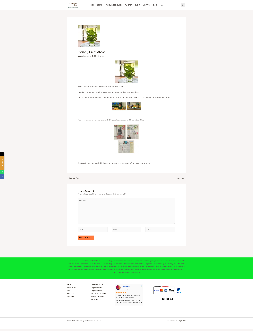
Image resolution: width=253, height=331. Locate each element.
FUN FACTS (128, 5)
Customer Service (97, 285)
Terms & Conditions (97, 296)
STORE (99, 5)
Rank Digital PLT (180, 321)
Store (69, 285)
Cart (68, 290)
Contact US (71, 296)
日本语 (155, 5)
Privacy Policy (96, 299)
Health (94, 56)
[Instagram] (167, 298)
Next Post (181, 178)
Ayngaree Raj (126, 286)
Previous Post (73, 178)
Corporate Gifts (96, 288)
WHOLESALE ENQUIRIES (114, 5)
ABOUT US (146, 5)
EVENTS (138, 5)
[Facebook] (163, 298)
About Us (70, 293)
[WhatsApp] (171, 298)
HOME (92, 5)
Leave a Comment (84, 56)
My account (71, 288)
